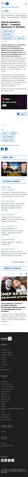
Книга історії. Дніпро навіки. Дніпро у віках (12, 409)
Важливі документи (7, 445)
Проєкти (4, 376)
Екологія (3, 362)
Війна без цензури (6, 419)
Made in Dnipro (5, 414)
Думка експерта (6, 369)
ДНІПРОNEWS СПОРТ (6, 384)
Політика (4, 359)
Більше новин (18, 262)
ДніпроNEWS (4, 381)
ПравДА (3, 404)
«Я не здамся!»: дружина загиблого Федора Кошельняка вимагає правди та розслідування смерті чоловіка (13, 307)
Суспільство (20, 38)
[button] (26, 274)
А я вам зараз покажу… (8, 386)
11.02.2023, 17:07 (5, 41)
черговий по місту (8, 140)
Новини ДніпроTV (8, 38)
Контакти (4, 443)
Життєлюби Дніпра (6, 389)
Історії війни (5, 401)
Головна (3, 15)
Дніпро (5, 133)
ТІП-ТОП (3, 412)
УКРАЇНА (3, 357)
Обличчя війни (5, 391)
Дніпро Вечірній (6, 396)
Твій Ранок (4, 394)
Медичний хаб (5, 399)
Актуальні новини (8, 31)
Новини (4, 344)
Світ (2, 367)
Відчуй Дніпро (5, 417)
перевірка (13, 133)
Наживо (3, 431)
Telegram (23, 114)
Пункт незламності (8, 136)
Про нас (4, 438)
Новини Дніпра (11, 15)
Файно (3, 406)
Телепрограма (6, 426)
